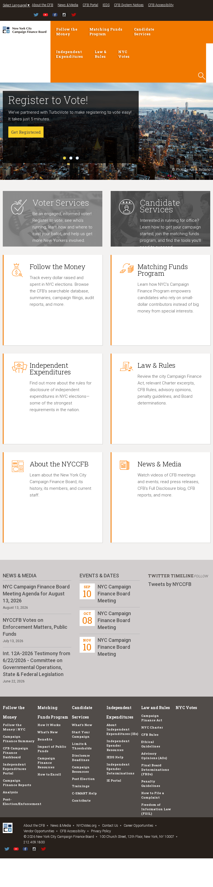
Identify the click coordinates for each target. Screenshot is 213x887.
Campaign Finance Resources (46, 762)
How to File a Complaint (152, 795)
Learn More (23, 145)
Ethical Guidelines (150, 744)
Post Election (83, 779)
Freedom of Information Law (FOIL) (156, 809)
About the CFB (42, 5)
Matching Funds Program (105, 31)
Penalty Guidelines (150, 783)
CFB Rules (149, 734)
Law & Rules (100, 54)
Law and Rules (155, 707)
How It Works (48, 725)
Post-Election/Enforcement (22, 801)
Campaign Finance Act (151, 718)
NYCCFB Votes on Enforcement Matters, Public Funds (35, 627)
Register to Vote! (48, 100)
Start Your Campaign (81, 734)
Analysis (10, 792)
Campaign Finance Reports (17, 782)
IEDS (106, 5)
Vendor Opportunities (39, 831)
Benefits (44, 739)
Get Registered (26, 132)
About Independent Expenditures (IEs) (122, 729)
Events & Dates (99, 575)
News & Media (68, 5)
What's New (47, 732)
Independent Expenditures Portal (14, 768)
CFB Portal (90, 5)
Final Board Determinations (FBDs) (155, 769)
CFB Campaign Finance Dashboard (15, 752)
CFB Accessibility (161, 5)
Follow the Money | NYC (14, 727)
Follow (201, 576)
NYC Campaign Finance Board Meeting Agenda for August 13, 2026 (36, 593)
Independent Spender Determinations (120, 768)
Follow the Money (66, 31)
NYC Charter (152, 727)
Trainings (80, 786)
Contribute (81, 800)
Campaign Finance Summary (18, 738)
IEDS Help (114, 757)
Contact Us (110, 826)
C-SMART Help (84, 793)
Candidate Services (144, 31)
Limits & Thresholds (82, 746)
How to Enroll (49, 774)
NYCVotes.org (87, 826)
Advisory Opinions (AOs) (154, 755)
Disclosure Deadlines (81, 757)
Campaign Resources (81, 769)
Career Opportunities (138, 826)
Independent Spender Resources (118, 745)
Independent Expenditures (69, 54)
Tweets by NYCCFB (169, 584)
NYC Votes (123, 54)
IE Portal (113, 780)
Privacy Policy (101, 831)
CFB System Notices (129, 5)
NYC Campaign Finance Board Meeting (114, 593)
